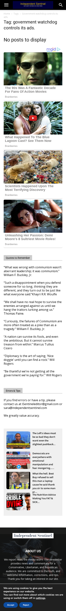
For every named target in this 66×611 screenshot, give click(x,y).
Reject (26, 604)
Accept (10, 604)
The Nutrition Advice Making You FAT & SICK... (44, 498)
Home (7, 13)
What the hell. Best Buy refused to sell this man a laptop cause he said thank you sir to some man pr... (43, 477)
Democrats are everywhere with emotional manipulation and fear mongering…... (43, 457)
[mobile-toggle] (6, 5)
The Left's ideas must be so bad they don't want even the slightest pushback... (44, 437)
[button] (61, 5)
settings (40, 598)
